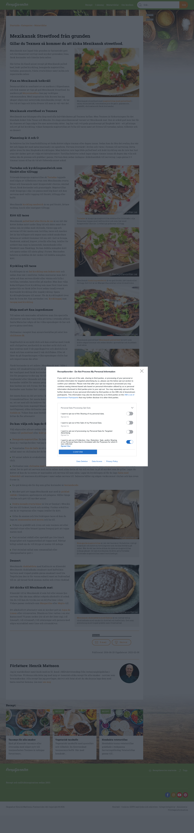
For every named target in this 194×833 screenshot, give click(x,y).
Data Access (97, 461)
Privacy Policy (112, 461)
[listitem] (97, 407)
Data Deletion (82, 461)
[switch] (129, 413)
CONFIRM (78, 452)
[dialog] (97, 416)
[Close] (142, 371)
